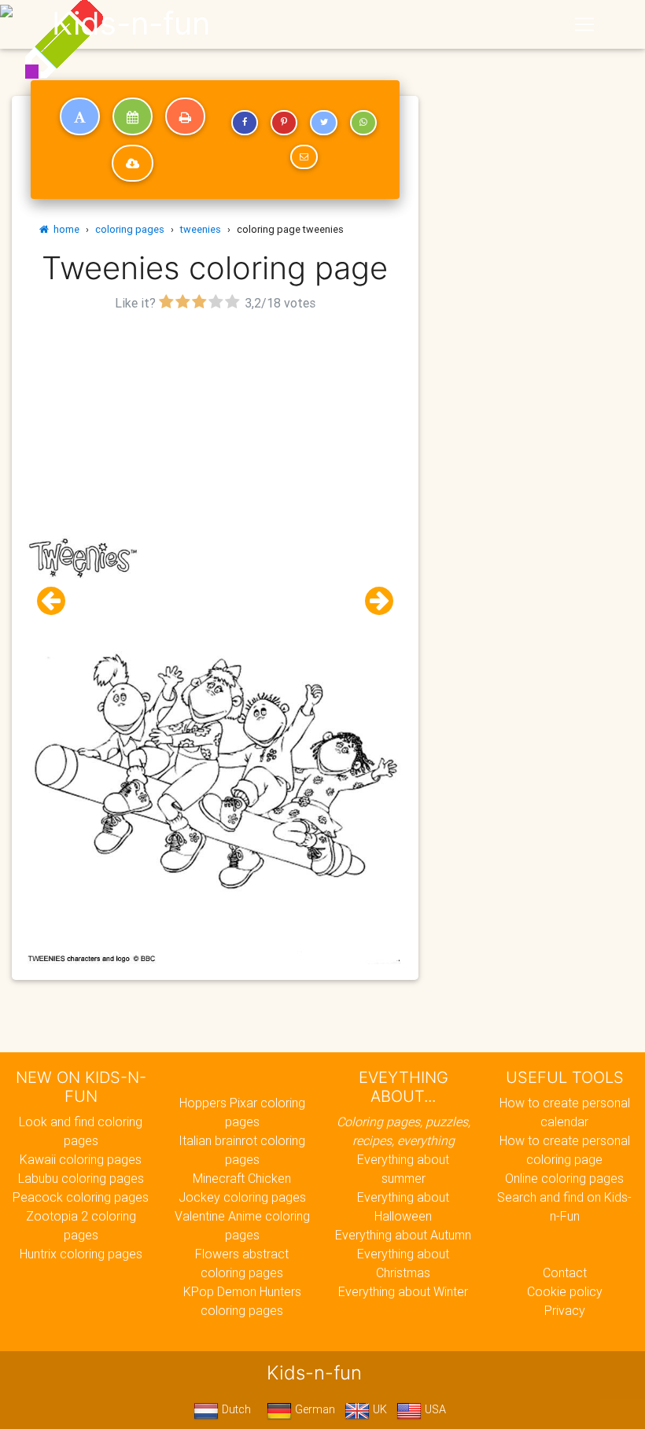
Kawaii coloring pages (81, 1159)
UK (378, 1409)
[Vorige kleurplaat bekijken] (57, 601)
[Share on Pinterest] (284, 122)
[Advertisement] (215, 425)
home (64, 229)
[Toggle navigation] (584, 24)
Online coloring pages (564, 1178)
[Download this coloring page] (132, 163)
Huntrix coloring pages (81, 1253)
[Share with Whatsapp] (363, 122)
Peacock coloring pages (81, 1197)
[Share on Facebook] (244, 122)
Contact (565, 1272)
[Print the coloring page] (185, 116)
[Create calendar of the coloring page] (132, 116)
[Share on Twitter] (323, 122)
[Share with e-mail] (303, 157)
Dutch (235, 1409)
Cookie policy (565, 1291)
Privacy (564, 1310)
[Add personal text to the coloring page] (80, 116)
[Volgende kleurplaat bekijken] (372, 601)
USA (434, 1409)
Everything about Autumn (403, 1235)
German (313, 1409)
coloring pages (129, 229)
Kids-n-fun (131, 23)
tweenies (200, 229)
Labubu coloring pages (81, 1178)
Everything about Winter (403, 1291)
